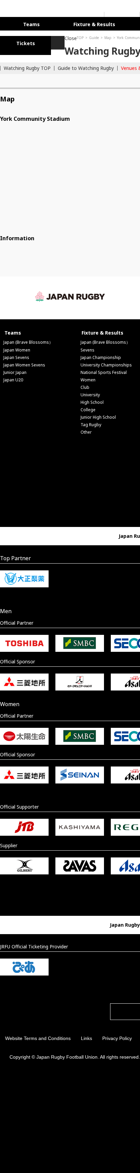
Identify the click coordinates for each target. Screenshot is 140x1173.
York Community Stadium (72, 35)
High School (92, 400)
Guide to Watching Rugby (86, 66)
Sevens (87, 348)
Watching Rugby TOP (27, 66)
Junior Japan (15, 370)
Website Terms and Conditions (38, 1036)
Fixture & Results (79, 23)
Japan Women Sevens (24, 363)
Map (43, 35)
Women (88, 378)
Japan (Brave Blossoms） (28, 340)
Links (86, 1036)
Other (86, 430)
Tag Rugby (91, 422)
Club (85, 385)
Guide (29, 35)
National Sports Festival (104, 370)
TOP (15, 35)
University (90, 393)
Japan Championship (101, 355)
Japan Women (16, 348)
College (88, 408)
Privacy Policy (117, 1036)
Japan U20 (13, 378)
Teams (26, 23)
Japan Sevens (16, 355)
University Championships (106, 363)
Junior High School (98, 415)
